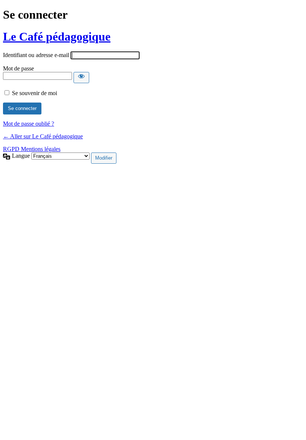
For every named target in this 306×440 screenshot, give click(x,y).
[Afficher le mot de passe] (81, 77)
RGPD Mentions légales (31, 149)
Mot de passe (18, 68)
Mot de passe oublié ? (28, 123)
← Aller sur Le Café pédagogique (43, 136)
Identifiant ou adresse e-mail (36, 55)
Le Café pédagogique (56, 36)
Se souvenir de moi (34, 93)
